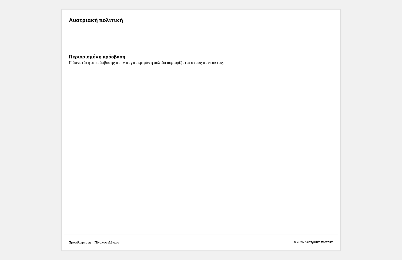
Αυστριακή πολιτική (96, 20)
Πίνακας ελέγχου (107, 242)
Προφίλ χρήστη (80, 242)
